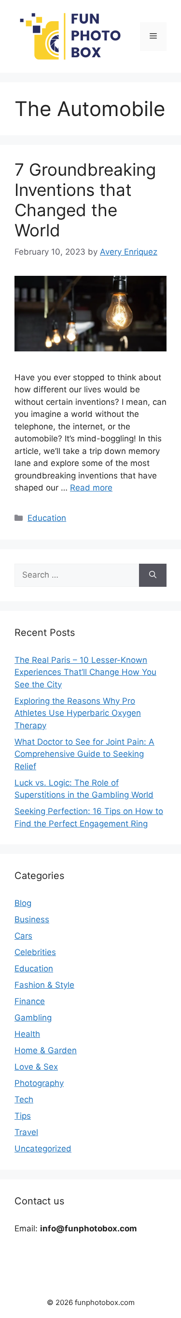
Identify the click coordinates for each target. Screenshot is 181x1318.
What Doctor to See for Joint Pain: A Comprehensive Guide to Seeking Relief (84, 754)
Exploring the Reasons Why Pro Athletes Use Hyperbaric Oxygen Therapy (77, 713)
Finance (29, 1001)
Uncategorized (42, 1148)
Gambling (33, 1017)
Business (31, 919)
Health (27, 1034)
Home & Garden (45, 1050)
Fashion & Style (44, 985)
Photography (39, 1083)
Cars (23, 936)
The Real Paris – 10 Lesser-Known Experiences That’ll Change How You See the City (85, 672)
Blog (22, 903)
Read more (91, 487)
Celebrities (35, 952)
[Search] (153, 575)
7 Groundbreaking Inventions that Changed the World (85, 199)
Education (47, 518)
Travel (26, 1132)
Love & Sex (36, 1067)
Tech (23, 1099)
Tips (22, 1116)
